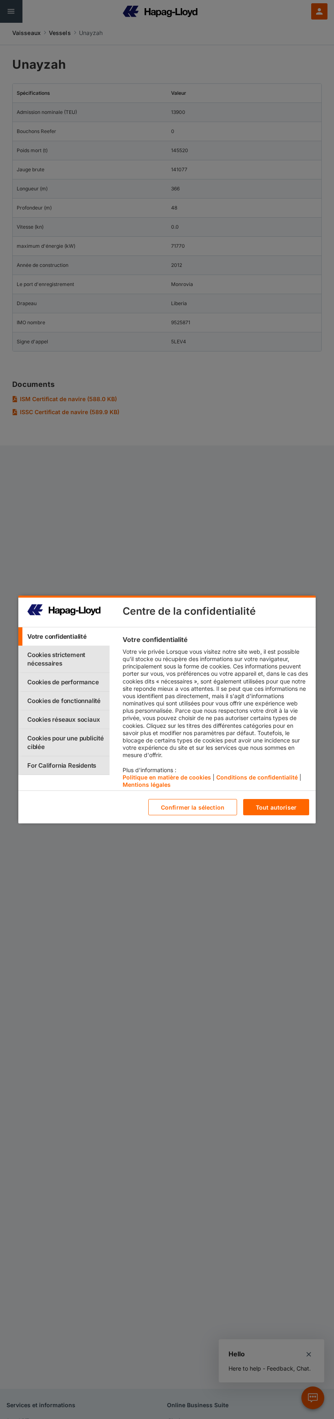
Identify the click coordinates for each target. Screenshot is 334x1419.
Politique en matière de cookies (167, 777)
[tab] (64, 636)
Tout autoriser (276, 807)
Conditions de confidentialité (257, 777)
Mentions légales (147, 784)
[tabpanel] (216, 713)
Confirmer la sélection (192, 807)
